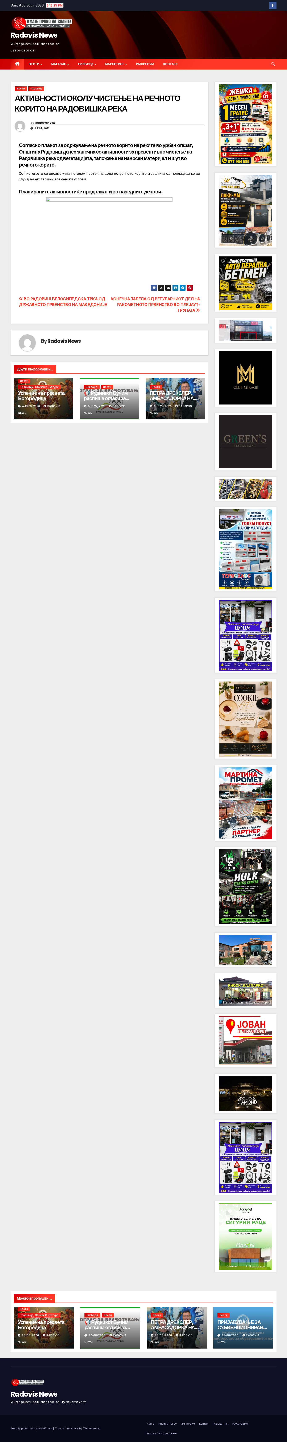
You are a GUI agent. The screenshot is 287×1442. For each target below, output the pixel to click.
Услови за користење (162, 1433)
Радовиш (36, 88)
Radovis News (34, 35)
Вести (34, 64)
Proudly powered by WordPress (32, 1428)
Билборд (86, 64)
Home (150, 1423)
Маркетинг (115, 64)
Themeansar (91, 1428)
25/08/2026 (164, 1335)
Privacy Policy (167, 1423)
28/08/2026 (31, 1335)
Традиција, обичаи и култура (39, 387)
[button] (273, 64)
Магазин (59, 64)
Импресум (145, 64)
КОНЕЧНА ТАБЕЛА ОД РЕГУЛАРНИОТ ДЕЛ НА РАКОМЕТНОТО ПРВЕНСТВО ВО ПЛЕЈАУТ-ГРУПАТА (155, 304)
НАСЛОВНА (240, 1423)
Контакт (170, 64)
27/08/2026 (97, 1335)
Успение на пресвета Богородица (41, 396)
